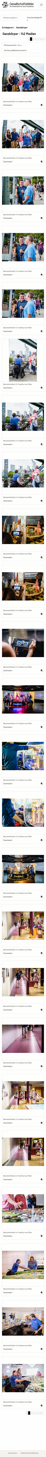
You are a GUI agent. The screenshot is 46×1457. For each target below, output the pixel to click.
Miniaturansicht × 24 (12, 45)
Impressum (13, 1453)
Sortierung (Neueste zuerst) (14, 50)
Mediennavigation (10, 17)
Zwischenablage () (34, 17)
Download (7, 105)
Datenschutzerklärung (30, 1453)
